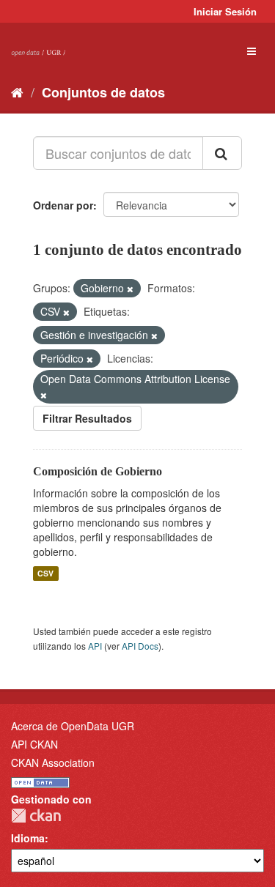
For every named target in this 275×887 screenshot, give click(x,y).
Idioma (28, 838)
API (95, 645)
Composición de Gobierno (97, 471)
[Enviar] (222, 153)
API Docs (140, 645)
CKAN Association (53, 762)
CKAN (36, 815)
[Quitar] (130, 288)
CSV (45, 573)
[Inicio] (17, 91)
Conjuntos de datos (103, 92)
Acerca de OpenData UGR (72, 726)
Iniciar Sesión (225, 11)
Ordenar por (63, 205)
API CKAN (34, 744)
